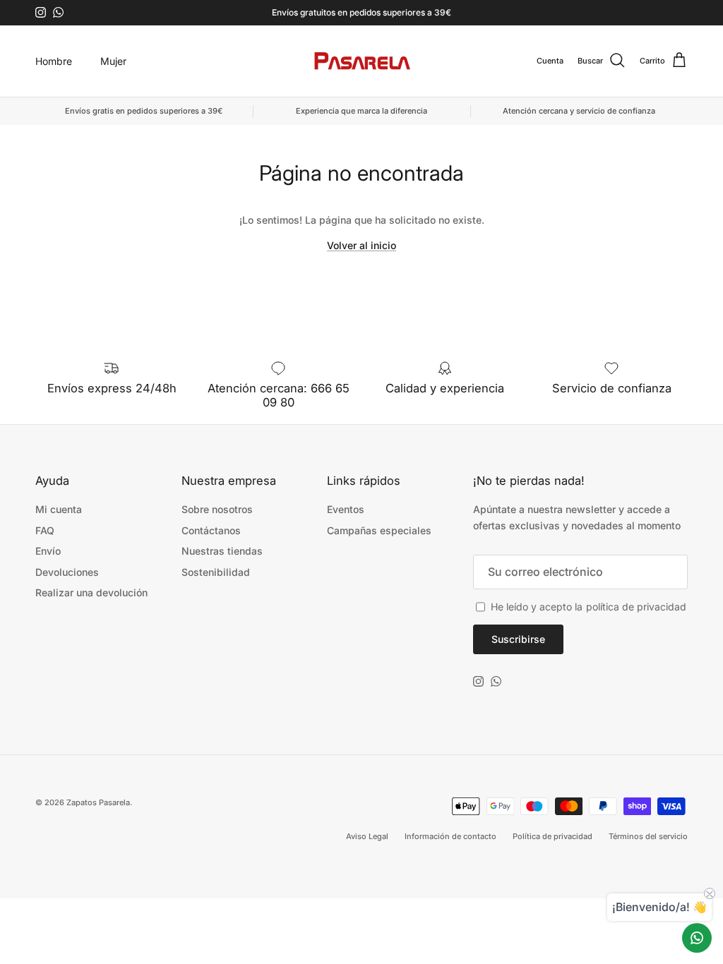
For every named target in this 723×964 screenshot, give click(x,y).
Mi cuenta (58, 509)
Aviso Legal (367, 836)
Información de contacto (450, 836)
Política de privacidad (552, 836)
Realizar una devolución (91, 592)
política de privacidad (636, 607)
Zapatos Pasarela (98, 802)
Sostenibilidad (215, 572)
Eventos (345, 509)
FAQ (44, 530)
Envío (48, 551)
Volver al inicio (361, 245)
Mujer (113, 61)
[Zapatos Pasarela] (362, 61)
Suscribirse (518, 639)
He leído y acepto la (588, 607)
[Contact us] (697, 938)
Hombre (53, 61)
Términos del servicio (648, 836)
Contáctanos (211, 530)
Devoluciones (67, 572)
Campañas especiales (379, 530)
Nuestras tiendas (222, 551)
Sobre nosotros (217, 509)
